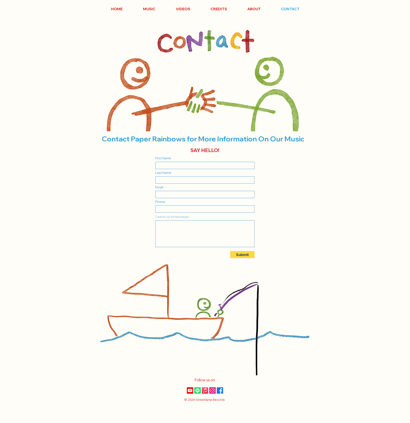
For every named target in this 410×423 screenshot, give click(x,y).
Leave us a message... (172, 216)
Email (159, 187)
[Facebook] (220, 390)
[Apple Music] (205, 390)
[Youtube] (190, 390)
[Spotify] (197, 390)
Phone (160, 201)
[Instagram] (212, 390)
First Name (163, 158)
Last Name (163, 172)
